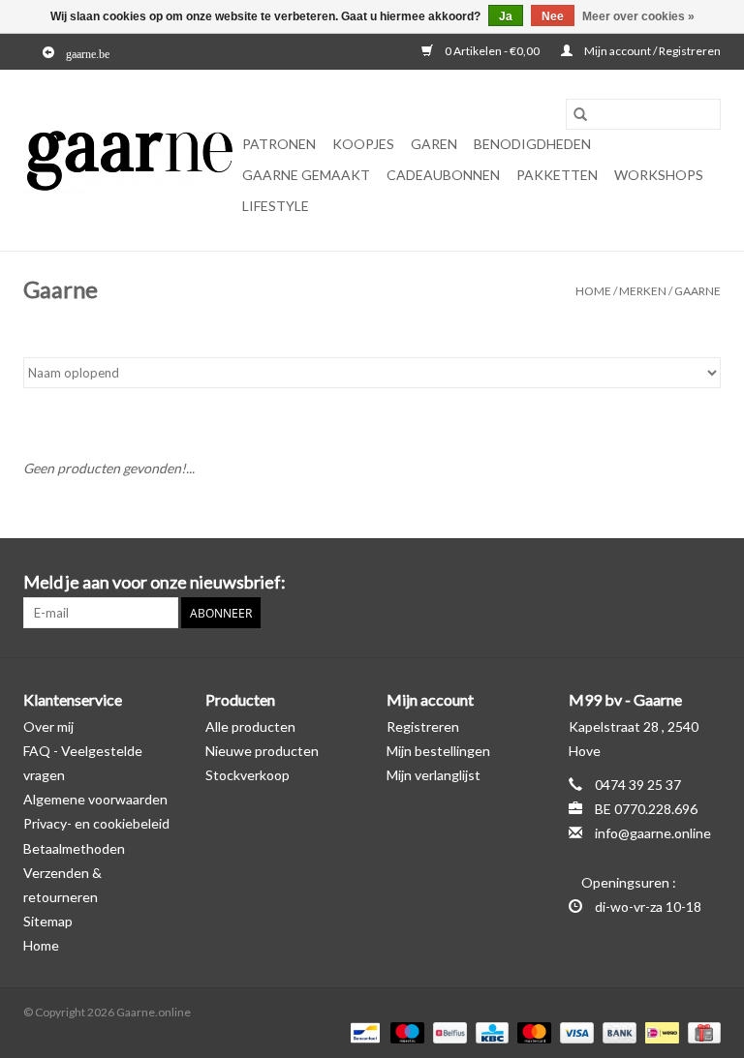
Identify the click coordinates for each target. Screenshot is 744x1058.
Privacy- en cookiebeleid (96, 823)
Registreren (423, 726)
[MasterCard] (532, 1031)
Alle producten (250, 726)
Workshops (658, 174)
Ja (505, 16)
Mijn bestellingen (438, 750)
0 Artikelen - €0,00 (492, 51)
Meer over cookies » (638, 16)
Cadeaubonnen (443, 174)
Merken (642, 291)
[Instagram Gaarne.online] (705, 582)
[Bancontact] (363, 1031)
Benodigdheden (532, 144)
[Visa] (574, 1031)
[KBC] (490, 1031)
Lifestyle (275, 205)
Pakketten (557, 174)
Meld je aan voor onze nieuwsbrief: (154, 582)
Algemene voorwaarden (95, 799)
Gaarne (697, 291)
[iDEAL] (659, 1031)
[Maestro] (405, 1031)
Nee (553, 16)
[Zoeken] (580, 114)
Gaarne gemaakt (306, 174)
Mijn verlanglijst (433, 775)
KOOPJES (363, 144)
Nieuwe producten (262, 750)
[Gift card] (701, 1031)
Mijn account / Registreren (651, 51)
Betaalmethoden (74, 848)
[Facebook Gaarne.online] (671, 582)
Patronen (279, 144)
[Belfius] (447, 1031)
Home (593, 291)
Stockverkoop (247, 775)
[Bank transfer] (617, 1031)
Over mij (48, 726)
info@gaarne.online (653, 833)
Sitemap (48, 921)
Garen (434, 144)
